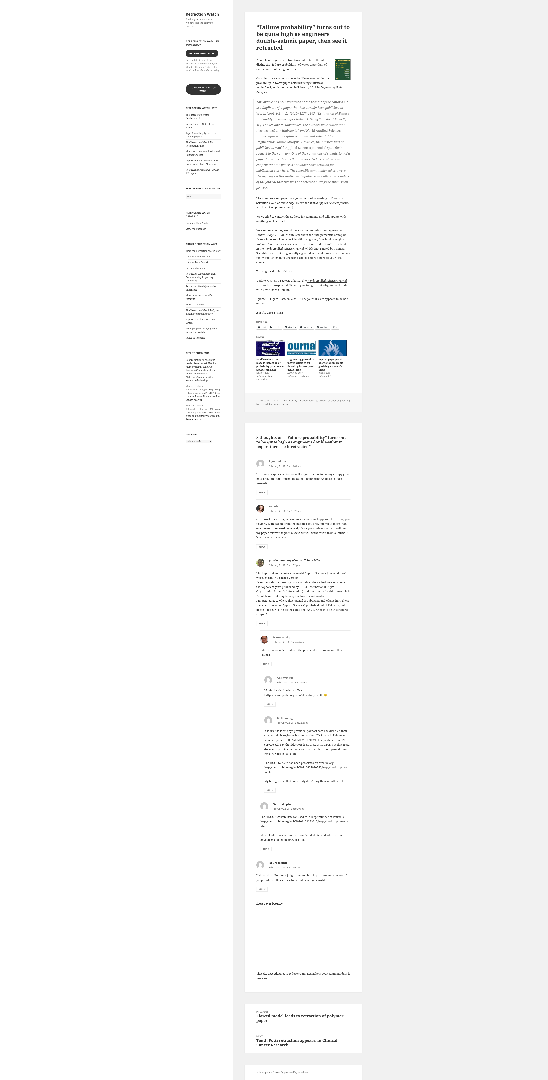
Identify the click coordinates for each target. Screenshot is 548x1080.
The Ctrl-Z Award (195, 304)
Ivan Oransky (290, 400)
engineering (343, 400)
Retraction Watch (202, 14)
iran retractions (282, 404)
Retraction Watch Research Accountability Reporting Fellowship (200, 277)
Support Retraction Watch (203, 89)
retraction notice (285, 78)
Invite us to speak (195, 337)
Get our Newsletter (201, 53)
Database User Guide (197, 223)
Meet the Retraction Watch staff (203, 250)
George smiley (193, 359)
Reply (261, 492)
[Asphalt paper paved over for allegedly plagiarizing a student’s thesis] (333, 348)
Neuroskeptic (282, 804)
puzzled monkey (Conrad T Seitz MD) (294, 560)
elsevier (332, 400)
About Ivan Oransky (199, 262)
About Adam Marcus (199, 256)
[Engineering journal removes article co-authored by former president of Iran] (301, 348)
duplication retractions (314, 400)
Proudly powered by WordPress (292, 1072)
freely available (264, 404)
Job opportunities (195, 268)
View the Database (196, 228)
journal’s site (315, 299)
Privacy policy (264, 1072)
